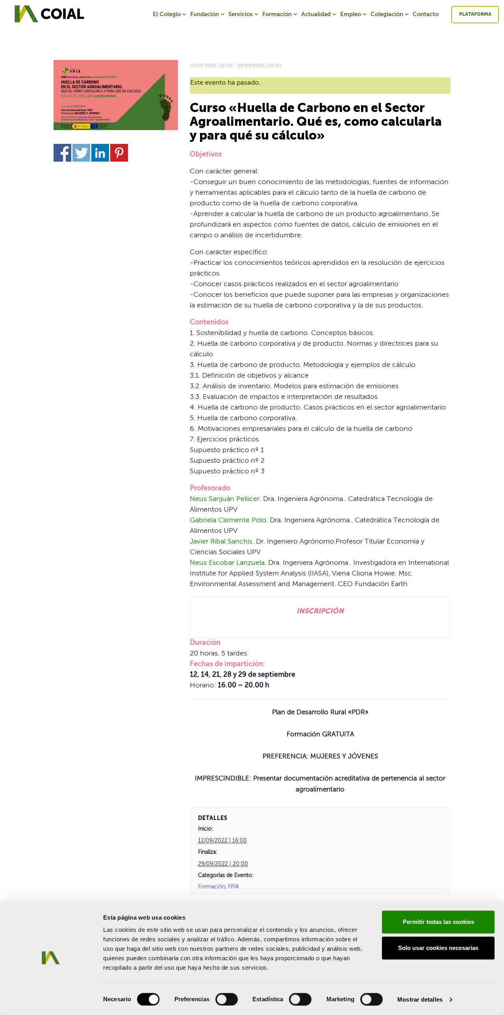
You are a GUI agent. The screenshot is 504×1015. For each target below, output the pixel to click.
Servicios (240, 14)
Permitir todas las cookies (438, 921)
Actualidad (316, 14)
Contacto (426, 14)
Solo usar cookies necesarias (438, 947)
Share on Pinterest (119, 153)
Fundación (204, 14)
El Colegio (167, 14)
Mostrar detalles (420, 999)
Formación (277, 14)
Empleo (350, 14)
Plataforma (475, 14)
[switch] (226, 999)
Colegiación (387, 14)
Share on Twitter (81, 153)
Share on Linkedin (100, 153)
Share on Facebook (62, 153)
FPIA (233, 887)
